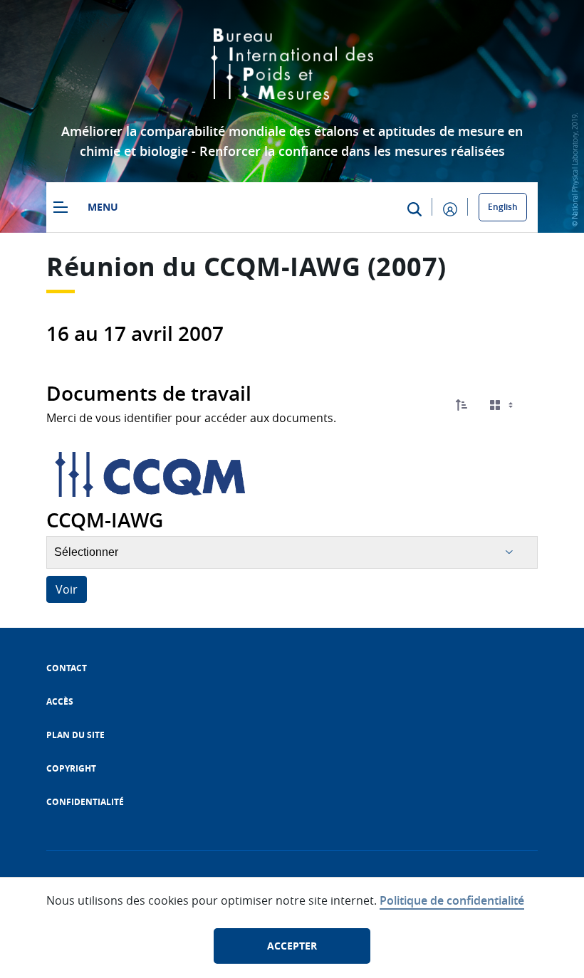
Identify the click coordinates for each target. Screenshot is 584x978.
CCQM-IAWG (282, 266)
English (503, 207)
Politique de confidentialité (452, 900)
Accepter (292, 945)
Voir (67, 589)
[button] (461, 405)
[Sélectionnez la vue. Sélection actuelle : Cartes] (502, 405)
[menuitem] (66, 668)
